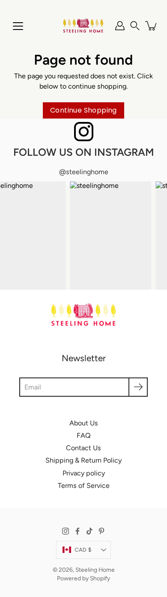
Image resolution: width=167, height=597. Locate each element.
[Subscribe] (138, 387)
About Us (83, 423)
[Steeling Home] (83, 25)
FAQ (84, 435)
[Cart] (151, 26)
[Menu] (18, 26)
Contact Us (83, 448)
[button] (135, 25)
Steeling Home (95, 569)
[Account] (120, 26)
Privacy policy (84, 473)
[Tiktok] (89, 531)
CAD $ (83, 550)
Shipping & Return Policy (83, 460)
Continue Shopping (83, 110)
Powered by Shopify (83, 578)
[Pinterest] (101, 531)
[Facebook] (77, 531)
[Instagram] (65, 531)
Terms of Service (84, 485)
